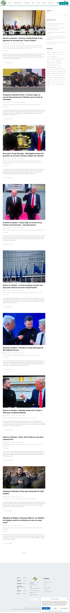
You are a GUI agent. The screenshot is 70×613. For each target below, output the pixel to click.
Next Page (24, 552)
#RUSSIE (12, 104)
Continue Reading (7, 62)
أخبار (52, 84)
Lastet (55, 79)
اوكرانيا (48, 86)
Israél (64, 77)
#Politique (55, 71)
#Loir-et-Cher (59, 67)
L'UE (21, 355)
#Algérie (48, 52)
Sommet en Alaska (40, 230)
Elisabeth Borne (50, 77)
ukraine (28, 417)
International (27, 2)
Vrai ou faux (50, 2)
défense (18, 355)
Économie (44, 2)
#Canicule (49, 54)
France (38, 292)
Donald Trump (32, 230)
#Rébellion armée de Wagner (24, 527)
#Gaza (53, 60)
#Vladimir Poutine (14, 230)
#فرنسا (48, 75)
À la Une (10, 2)
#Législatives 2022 (50, 69)
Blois (56, 75)
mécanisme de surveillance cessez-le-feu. (10, 48)
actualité (52, 75)
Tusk (8, 445)
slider (30, 48)
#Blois (62, 52)
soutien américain (28, 162)
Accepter (46, 608)
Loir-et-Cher (63, 79)
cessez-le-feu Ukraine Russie (16, 45)
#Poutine (27, 444)
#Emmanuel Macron (7, 498)
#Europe (5, 292)
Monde (24, 355)
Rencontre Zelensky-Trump (13, 162)
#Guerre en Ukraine (7, 45)
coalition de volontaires (26, 45)
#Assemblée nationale (56, 52)
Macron (36, 160)
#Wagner (40, 527)
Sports (33, 2)
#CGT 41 (63, 54)
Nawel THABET (7, 43)
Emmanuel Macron (32, 104)
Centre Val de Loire (18, 2)
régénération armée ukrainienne (23, 48)
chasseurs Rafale (26, 104)
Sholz (6, 445)
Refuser (55, 608)
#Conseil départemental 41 (52, 56)
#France (9, 444)
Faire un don (63, 3)
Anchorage (27, 230)
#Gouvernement (58, 60)
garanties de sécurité (31, 160)
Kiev (42, 444)
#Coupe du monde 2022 (51, 58)
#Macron (20, 444)
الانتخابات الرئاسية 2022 (60, 84)
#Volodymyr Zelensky (18, 104)
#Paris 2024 (49, 71)
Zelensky (11, 163)
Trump (42, 162)
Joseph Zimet (49, 79)
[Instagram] (34, 599)
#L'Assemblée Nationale (51, 67)
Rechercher (49, 10)
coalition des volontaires (15, 160)
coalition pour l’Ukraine (34, 45)
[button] (67, 599)
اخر (54, 84)
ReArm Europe (28, 355)
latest (4, 445)
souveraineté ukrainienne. (35, 162)
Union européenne (6, 163)
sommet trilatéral (21, 162)
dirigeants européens (23, 160)
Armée (16, 355)
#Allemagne (6, 444)
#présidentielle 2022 (61, 71)
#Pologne (24, 444)
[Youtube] (37, 599)
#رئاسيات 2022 (63, 73)
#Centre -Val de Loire (56, 54)
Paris (37, 104)
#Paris (63, 69)
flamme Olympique (57, 77)
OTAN (7, 162)
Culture (38, 2)
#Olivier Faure (58, 69)
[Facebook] (31, 599)
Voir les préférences (64, 608)
